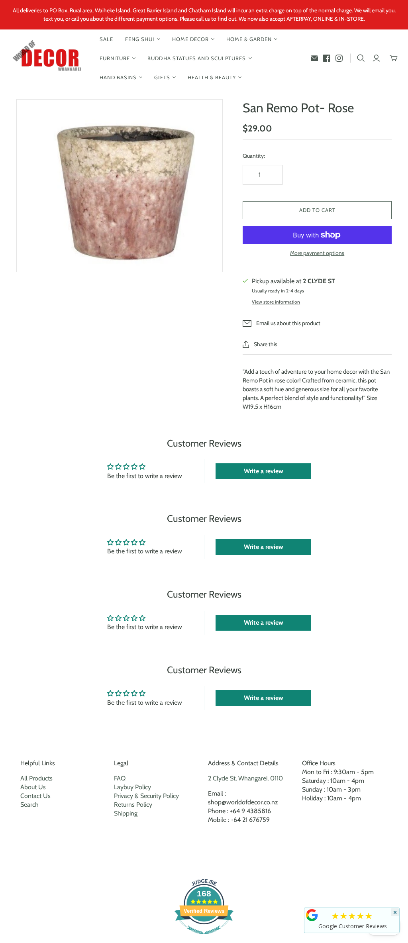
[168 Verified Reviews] (204, 938)
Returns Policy (133, 804)
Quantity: (254, 155)
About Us (33, 787)
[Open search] (361, 58)
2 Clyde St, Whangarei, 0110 (245, 778)
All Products (36, 778)
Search (29, 804)
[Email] (314, 58)
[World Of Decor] (49, 58)
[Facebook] (327, 58)
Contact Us (35, 796)
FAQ (120, 778)
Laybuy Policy (132, 787)
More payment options (317, 253)
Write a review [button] (263, 471)
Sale (106, 39)
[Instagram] (339, 58)
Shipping (125, 813)
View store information (276, 302)
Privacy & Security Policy (146, 796)
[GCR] (312, 915)
